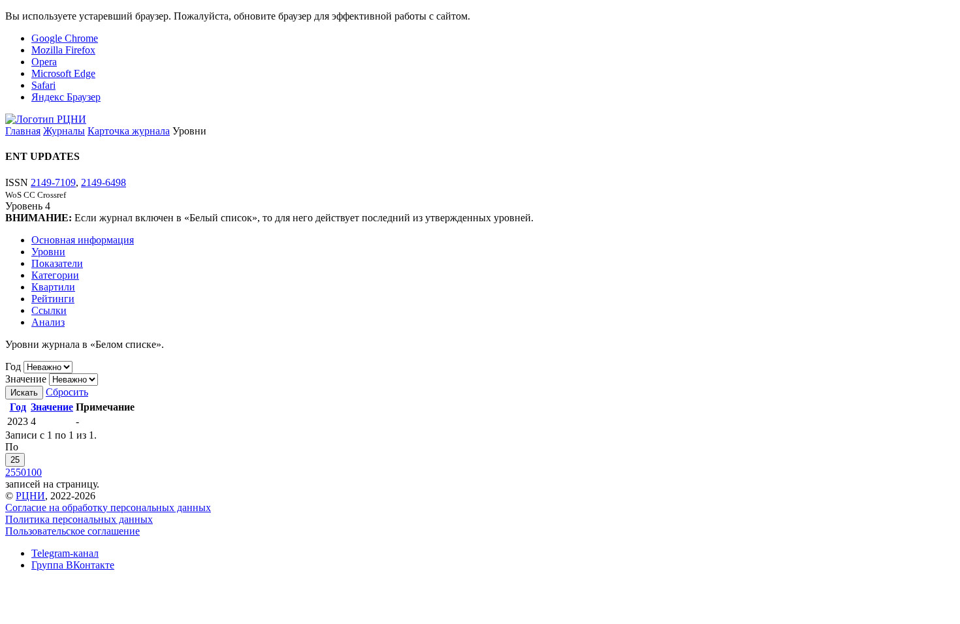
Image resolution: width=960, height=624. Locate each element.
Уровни (48, 251)
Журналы (64, 130)
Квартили (53, 286)
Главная (22, 130)
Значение (25, 378)
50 (21, 472)
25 (15, 460)
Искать (24, 393)
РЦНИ (30, 495)
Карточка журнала (129, 130)
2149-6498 (103, 182)
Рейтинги (52, 298)
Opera (44, 61)
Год (13, 366)
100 (34, 472)
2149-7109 (53, 182)
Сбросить (67, 392)
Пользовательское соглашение (72, 531)
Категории (55, 275)
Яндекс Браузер (66, 96)
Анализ (48, 322)
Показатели (57, 263)
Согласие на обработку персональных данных (108, 507)
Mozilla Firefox (63, 49)
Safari (43, 85)
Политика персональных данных (79, 519)
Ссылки (49, 310)
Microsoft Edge (63, 73)
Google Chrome (64, 38)
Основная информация (82, 239)
